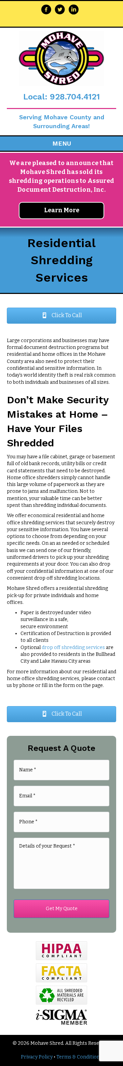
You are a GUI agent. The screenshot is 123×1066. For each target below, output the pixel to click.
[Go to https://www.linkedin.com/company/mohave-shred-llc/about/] (73, 10)
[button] (61, 316)
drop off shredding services (73, 647)
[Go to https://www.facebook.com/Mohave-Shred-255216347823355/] (46, 10)
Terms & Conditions (79, 1057)
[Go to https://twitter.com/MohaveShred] (60, 10)
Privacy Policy (37, 1057)
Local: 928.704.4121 (61, 97)
